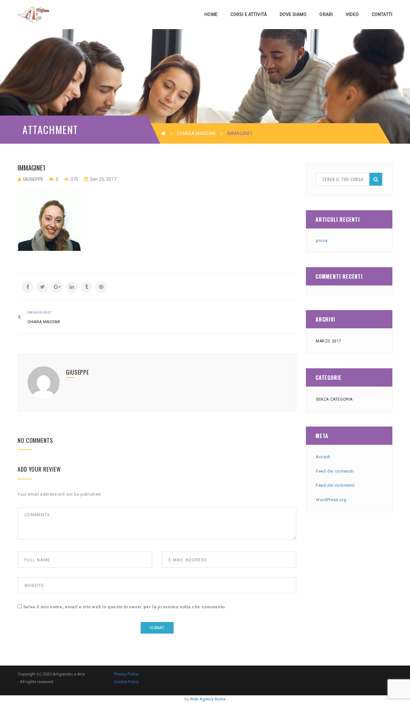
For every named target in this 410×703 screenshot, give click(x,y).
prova (321, 240)
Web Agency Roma (208, 699)
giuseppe (33, 179)
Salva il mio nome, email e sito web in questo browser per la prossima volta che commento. (124, 606)
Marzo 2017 (328, 341)
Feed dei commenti (335, 485)
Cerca (375, 179)
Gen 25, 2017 (102, 179)
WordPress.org (331, 499)
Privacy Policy (126, 674)
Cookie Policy (126, 681)
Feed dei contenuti (335, 471)
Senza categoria (334, 399)
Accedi (323, 456)
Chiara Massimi (196, 133)
